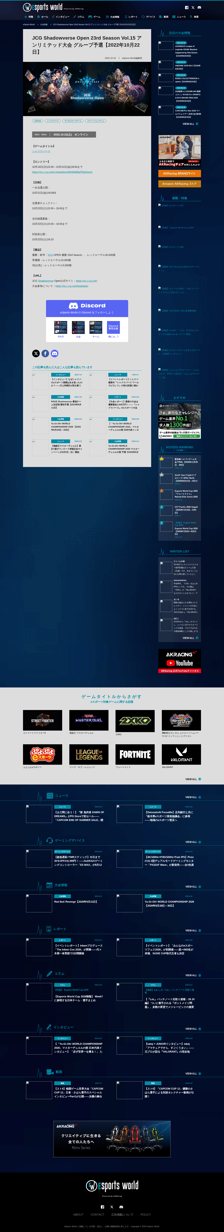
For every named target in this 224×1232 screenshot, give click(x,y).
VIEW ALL (188, 124)
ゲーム (97, 16)
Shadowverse (45, 280)
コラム (80, 16)
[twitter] (111, 1207)
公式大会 (37, 121)
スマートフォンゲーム (95, 121)
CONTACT (97, 1214)
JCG (50, 255)
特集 (31, 16)
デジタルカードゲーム (73, 121)
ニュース (181, 16)
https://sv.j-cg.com (86, 280)
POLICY (145, 1214)
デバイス (150, 16)
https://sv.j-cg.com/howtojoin (71, 286)
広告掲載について (122, 1214)
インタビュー (62, 16)
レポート (133, 16)
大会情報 (114, 17)
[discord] (121, 1207)
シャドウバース (53, 121)
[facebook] (102, 1207)
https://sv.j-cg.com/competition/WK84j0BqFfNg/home (62, 172)
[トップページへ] (112, 1189)
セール (44, 16)
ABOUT (78, 1214)
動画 (166, 16)
